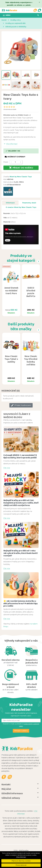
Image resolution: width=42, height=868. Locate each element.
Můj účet (6, 789)
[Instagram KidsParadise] (10, 777)
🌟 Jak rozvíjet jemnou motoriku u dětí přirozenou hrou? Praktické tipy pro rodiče (20, 603)
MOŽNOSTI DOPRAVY (15, 157)
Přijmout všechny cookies (21, 861)
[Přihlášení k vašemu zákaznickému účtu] (35, 10)
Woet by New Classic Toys (21, 177)
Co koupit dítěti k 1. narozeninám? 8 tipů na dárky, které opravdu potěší (20, 456)
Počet (5, 162)
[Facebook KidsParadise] (4, 777)
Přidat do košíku (21, 167)
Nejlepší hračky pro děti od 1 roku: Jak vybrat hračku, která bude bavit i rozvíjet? (20, 553)
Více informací (21, 857)
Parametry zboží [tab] (29, 203)
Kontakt (5, 784)
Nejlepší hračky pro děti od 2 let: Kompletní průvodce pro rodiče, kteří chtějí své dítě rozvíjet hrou (21, 503)
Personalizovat (21, 865)
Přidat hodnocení (21, 405)
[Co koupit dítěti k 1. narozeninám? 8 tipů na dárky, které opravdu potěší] (21, 439)
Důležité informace (12, 793)
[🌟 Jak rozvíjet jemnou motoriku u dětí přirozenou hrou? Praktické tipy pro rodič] (21, 585)
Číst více (6, 468)
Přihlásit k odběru (21, 731)
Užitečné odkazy (10, 798)
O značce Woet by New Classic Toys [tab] (21, 207)
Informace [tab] (10, 203)
